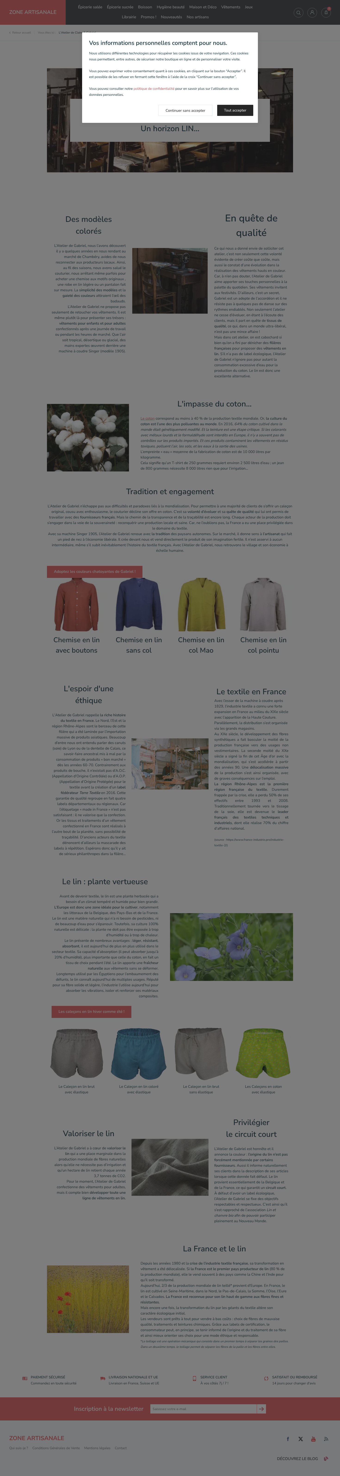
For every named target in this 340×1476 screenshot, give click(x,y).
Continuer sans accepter (185, 110)
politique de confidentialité (153, 89)
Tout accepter (235, 110)
